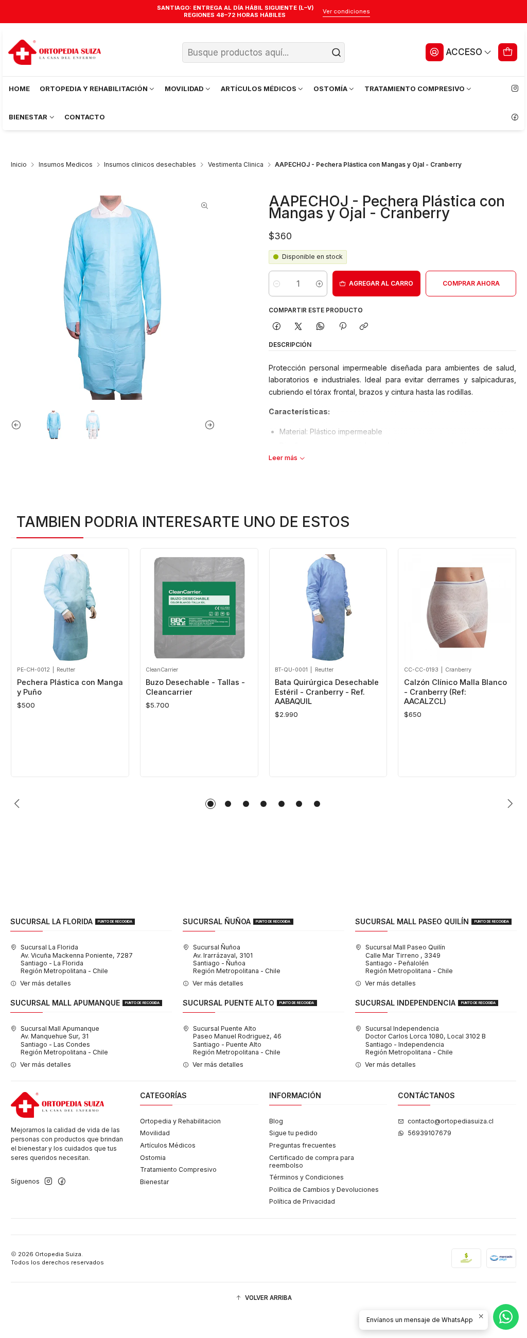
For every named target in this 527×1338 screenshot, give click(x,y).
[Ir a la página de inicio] (54, 52)
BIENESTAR (28, 117)
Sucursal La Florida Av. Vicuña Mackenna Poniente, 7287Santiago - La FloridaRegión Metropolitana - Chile (77, 959)
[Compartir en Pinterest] (342, 327)
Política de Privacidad (302, 1201)
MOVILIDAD (184, 88)
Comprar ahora (471, 283)
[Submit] (336, 52)
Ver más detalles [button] (45, 983)
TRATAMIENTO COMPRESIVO (414, 88)
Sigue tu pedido (293, 1133)
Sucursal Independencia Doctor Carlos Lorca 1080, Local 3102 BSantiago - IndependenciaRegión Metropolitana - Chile (425, 1040)
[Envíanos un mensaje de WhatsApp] (506, 1317)
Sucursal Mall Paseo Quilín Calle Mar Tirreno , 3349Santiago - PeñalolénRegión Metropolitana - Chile (409, 959)
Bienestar (154, 1182)
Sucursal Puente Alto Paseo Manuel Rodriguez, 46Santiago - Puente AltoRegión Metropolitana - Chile (237, 1040)
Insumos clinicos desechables (150, 165)
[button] (210, 804)
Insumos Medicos (66, 165)
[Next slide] (207, 425)
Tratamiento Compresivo (178, 1169)
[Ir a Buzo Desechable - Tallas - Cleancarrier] (97, 607)
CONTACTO (84, 117)
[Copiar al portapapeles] (364, 327)
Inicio (19, 165)
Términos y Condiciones (306, 1177)
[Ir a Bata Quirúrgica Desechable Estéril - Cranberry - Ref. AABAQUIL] (226, 607)
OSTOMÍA (330, 88)
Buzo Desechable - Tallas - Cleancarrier (94, 687)
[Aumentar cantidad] (319, 283)
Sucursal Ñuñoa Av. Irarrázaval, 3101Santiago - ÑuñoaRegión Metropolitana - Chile (236, 959)
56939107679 (429, 1133)
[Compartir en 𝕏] (298, 327)
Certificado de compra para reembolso (311, 1161)
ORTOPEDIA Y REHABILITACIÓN (94, 88)
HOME (19, 88)
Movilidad (155, 1133)
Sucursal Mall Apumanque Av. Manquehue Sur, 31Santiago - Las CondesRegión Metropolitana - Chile (64, 1040)
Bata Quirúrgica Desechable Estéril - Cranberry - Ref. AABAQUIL (225, 692)
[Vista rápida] (55, 605)
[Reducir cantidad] (276, 283)
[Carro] (508, 52)
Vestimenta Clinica (236, 165)
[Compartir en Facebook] (276, 327)
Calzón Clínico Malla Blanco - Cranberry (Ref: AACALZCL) (354, 692)
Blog (276, 1121)
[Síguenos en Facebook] (515, 117)
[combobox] (263, 52)
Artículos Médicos (168, 1145)
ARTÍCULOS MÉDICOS (258, 88)
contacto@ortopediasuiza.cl (451, 1121)
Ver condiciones (346, 11)
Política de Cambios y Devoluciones (324, 1189)
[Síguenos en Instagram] (515, 89)
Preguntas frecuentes (302, 1145)
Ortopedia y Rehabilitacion (180, 1121)
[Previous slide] (18, 425)
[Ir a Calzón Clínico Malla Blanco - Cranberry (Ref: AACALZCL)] (356, 607)
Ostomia (153, 1157)
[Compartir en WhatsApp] (320, 327)
